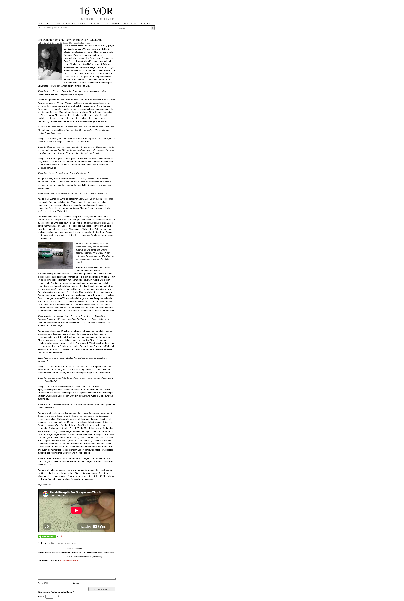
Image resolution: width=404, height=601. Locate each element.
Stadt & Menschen (66, 23)
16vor (62, 536)
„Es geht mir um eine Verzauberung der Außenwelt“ (70, 39)
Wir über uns (145, 23)
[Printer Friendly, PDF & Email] (47, 536)
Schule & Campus (112, 23)
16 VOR (96, 10)
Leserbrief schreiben (82, 43)
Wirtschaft (130, 23)
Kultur (81, 23)
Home (41, 23)
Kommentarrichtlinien (69, 560)
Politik (50, 23)
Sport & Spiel (94, 23)
